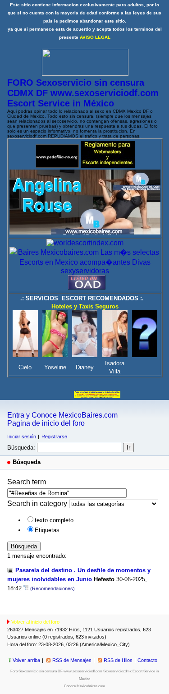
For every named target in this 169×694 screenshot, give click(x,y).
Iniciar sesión (21, 436)
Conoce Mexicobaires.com (84, 686)
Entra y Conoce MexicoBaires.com (62, 415)
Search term (26, 482)
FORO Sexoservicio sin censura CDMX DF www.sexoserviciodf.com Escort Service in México (83, 93)
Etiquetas (47, 530)
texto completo (54, 520)
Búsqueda (24, 546)
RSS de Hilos (118, 660)
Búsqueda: (21, 447)
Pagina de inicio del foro (46, 423)
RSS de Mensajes (71, 660)
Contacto (147, 660)
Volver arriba (26, 660)
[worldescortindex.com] (84, 243)
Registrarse (54, 436)
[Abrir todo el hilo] (25, 588)
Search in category (37, 503)
